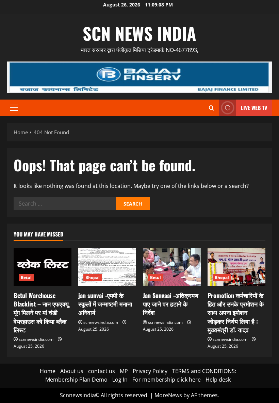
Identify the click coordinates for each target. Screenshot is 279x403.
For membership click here (166, 379)
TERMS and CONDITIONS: (204, 371)
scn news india (139, 33)
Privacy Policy (150, 371)
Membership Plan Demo (76, 379)
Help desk (218, 379)
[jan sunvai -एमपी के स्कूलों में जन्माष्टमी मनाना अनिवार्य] (107, 267)
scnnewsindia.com (36, 339)
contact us (101, 371)
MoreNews (168, 395)
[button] (14, 108)
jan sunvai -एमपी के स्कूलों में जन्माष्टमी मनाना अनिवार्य (105, 304)
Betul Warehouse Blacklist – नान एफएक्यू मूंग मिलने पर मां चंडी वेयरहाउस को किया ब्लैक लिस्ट (41, 312)
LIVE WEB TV (254, 108)
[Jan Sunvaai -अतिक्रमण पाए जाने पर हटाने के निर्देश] (172, 267)
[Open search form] (211, 108)
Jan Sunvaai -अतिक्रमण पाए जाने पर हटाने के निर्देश (170, 304)
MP (124, 371)
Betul (26, 277)
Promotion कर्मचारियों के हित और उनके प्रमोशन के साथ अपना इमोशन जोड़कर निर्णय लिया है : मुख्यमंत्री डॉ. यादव (236, 312)
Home (47, 371)
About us (71, 371)
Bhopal (92, 277)
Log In (120, 379)
